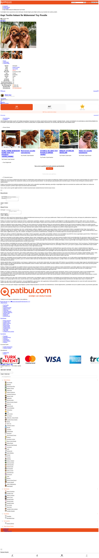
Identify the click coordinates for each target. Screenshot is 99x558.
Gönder (6, 203)
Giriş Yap (49, 168)
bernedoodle (10, 468)
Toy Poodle (6, 8)
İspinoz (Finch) (6, 341)
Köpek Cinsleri (16, 67)
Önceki (3, 91)
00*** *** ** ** (4, 99)
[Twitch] (5, 364)
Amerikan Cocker (11, 439)
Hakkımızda (6, 352)
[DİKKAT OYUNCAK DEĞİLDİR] (49, 139)
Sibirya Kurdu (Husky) (12, 402)
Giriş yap (6, 528)
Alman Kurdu (10, 406)
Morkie (8, 421)
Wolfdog (9, 458)
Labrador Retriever (7, 312)
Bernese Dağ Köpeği (12, 445)
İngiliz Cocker (10, 470)
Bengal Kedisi (6, 325)
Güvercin (5, 338)
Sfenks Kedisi (6, 326)
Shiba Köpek (10, 443)
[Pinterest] (7, 364)
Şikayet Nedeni (5, 213)
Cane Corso (10, 413)
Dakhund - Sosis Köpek (12, 417)
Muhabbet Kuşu (7, 337)
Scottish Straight (11, 511)
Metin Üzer (8, 95)
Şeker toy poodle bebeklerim (66, 152)
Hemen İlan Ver (94, 2)
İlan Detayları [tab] (6, 118)
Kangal (8, 455)
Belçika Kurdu (6, 316)
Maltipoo (5, 306)
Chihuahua (9, 410)
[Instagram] (2, 364)
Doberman (5, 310)
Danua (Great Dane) (11, 480)
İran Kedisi (5, 329)
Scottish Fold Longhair (8, 331)
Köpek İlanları (6, 7)
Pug (8, 411)
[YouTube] (3, 364)
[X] (6, 364)
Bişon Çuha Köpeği (11, 441)
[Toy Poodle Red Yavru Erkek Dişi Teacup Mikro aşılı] (88, 139)
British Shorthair (7, 320)
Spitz (8, 476)
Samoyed (9, 433)
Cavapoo (9, 429)
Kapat (2, 203)
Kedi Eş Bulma (10, 523)
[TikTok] (10, 364)
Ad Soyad (3, 209)
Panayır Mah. (6, 63)
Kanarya (5, 342)
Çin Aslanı (9, 415)
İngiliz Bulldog (10, 453)
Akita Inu (9, 404)
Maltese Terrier (6, 308)
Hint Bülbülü (6, 339)
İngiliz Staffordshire (11, 484)
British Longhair (7, 323)
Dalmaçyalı (9, 451)
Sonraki (95, 91)
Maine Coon (6, 324)
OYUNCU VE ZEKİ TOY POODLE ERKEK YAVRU (29, 152)
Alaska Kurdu (10, 466)
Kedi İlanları (3, 318)
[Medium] (9, 364)
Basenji (8, 478)
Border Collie (6, 313)
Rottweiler (5, 314)
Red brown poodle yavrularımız (9, 152)
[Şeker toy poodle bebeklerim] (68, 139)
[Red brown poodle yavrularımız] (11, 139)
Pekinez (9, 437)
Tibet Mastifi (10, 486)
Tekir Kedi (5, 330)
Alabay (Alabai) (10, 460)
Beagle (8, 427)
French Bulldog (10, 408)
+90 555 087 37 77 (6, 301)
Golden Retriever (7, 311)
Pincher (9, 456)
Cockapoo (9, 447)
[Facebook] (1, 364)
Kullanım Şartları (7, 348)
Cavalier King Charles (12, 419)
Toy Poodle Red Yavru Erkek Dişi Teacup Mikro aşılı (88, 152)
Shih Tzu (9, 423)
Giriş (87, 2)
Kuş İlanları (3, 333)
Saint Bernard (10, 472)
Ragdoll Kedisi (6, 328)
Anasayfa (5, 6)
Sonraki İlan (96, 115)
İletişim (5, 353)
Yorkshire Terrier (11, 425)
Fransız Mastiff (10, 482)
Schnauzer (9, 474)
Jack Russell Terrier (11, 435)
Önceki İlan (3, 115)
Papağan (5, 336)
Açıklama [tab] (5, 119)
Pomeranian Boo (7, 307)
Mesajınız (4, 198)
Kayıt (89, 2)
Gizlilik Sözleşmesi (7, 346)
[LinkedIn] (11, 364)
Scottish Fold (6, 321)
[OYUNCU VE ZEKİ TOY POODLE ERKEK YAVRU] (30, 139)
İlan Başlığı (4, 196)
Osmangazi (6, 62)
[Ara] (85, 2)
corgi (8, 449)
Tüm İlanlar (3, 98)
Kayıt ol (6, 530)
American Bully (10, 462)
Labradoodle (10, 431)
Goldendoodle (10, 464)
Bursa (4, 60)
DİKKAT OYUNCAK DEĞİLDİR (47, 152)
